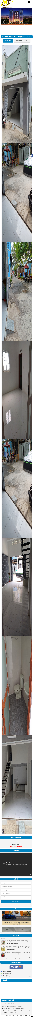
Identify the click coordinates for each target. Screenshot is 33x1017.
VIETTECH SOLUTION (18, 1015)
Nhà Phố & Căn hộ (10, 37)
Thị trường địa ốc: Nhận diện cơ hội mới (17, 943)
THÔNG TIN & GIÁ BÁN (22, 41)
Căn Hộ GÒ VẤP (21, 37)
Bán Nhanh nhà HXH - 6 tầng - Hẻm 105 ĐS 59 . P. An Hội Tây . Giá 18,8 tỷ (16, 912)
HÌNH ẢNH (8, 41)
